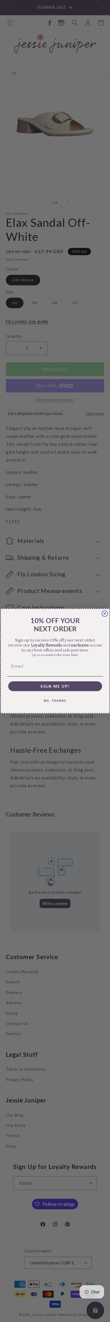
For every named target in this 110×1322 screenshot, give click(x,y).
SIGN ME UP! (55, 686)
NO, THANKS (55, 701)
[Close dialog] (105, 613)
